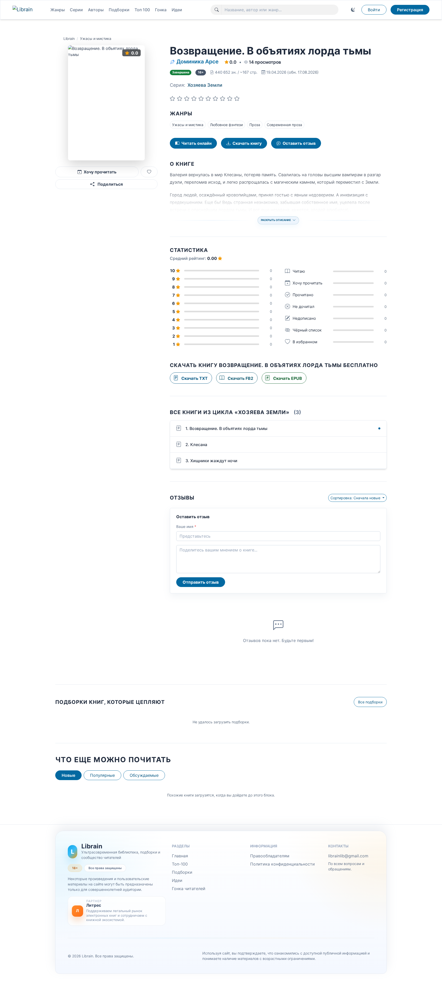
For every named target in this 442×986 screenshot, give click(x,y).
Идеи (177, 9)
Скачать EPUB (287, 378)
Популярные (102, 775)
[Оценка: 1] (172, 98)
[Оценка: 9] (229, 98)
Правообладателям (269, 855)
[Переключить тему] (353, 9)
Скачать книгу (247, 143)
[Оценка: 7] (215, 98)
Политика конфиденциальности (282, 864)
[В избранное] (149, 172)
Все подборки (370, 702)
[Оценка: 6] (208, 98)
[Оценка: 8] (222, 98)
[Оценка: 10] (236, 98)
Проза (254, 125)
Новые (68, 775)
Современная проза (284, 125)
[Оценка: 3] (186, 98)
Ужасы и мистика (95, 38)
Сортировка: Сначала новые (355, 498)
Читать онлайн (196, 143)
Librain (69, 38)
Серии (76, 9)
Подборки (119, 9)
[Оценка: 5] (201, 98)
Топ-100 (180, 864)
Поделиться (109, 184)
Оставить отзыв (299, 143)
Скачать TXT (194, 378)
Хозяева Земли (204, 85)
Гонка (161, 9)
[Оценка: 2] (179, 98)
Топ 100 (142, 9)
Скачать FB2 (240, 378)
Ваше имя (186, 526)
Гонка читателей (188, 888)
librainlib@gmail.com (348, 855)
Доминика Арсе (197, 61)
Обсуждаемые (144, 775)
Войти (374, 9)
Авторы (96, 9)
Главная (180, 855)
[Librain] (27, 9)
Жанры (57, 9)
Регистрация (410, 9)
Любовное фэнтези (226, 125)
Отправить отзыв (201, 582)
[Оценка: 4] (193, 98)
